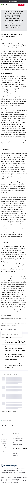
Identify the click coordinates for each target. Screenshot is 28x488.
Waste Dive (15, 455)
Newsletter (3, 441)
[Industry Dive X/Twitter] (8, 425)
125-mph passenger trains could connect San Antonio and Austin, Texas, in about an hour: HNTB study (15, 357)
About (2, 434)
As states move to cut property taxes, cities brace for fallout (15, 341)
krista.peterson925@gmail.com (11, 325)
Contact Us (4, 439)
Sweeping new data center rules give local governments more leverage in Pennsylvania (15, 348)
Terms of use (12, 481)
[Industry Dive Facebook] (5, 425)
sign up (10, 27)
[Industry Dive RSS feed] (12, 425)
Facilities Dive (16, 451)
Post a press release (11, 411)
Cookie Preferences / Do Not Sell (9, 482)
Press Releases (5, 447)
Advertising (15, 436)
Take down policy (20, 481)
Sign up (21, 4)
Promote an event (17, 444)
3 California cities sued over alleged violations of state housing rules (14, 365)
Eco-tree (25, 276)
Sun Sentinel (6, 197)
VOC (2, 179)
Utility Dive (15, 453)
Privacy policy (4, 481)
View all (3, 411)
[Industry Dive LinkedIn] (2, 425)
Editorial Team (4, 436)
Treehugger (24, 110)
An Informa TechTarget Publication (14, 1)
